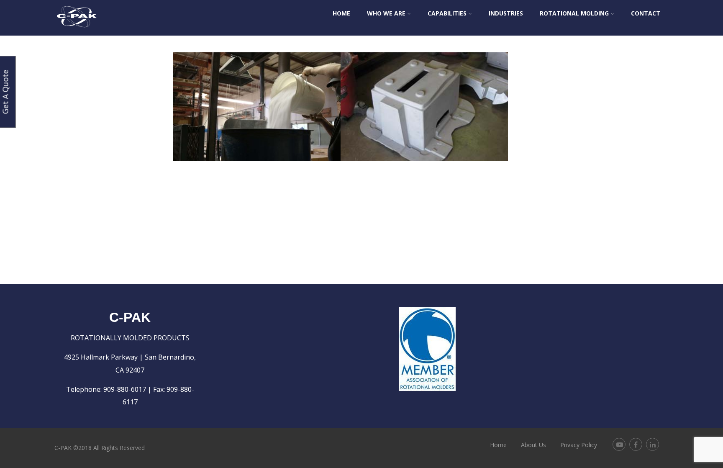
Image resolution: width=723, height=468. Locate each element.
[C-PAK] (76, 31)
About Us (533, 445)
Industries (506, 13)
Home (341, 13)
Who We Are (386, 13)
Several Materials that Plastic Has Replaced (257, 74)
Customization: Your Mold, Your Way (424, 74)
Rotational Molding (574, 13)
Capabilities (447, 13)
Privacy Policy (578, 445)
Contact (645, 13)
